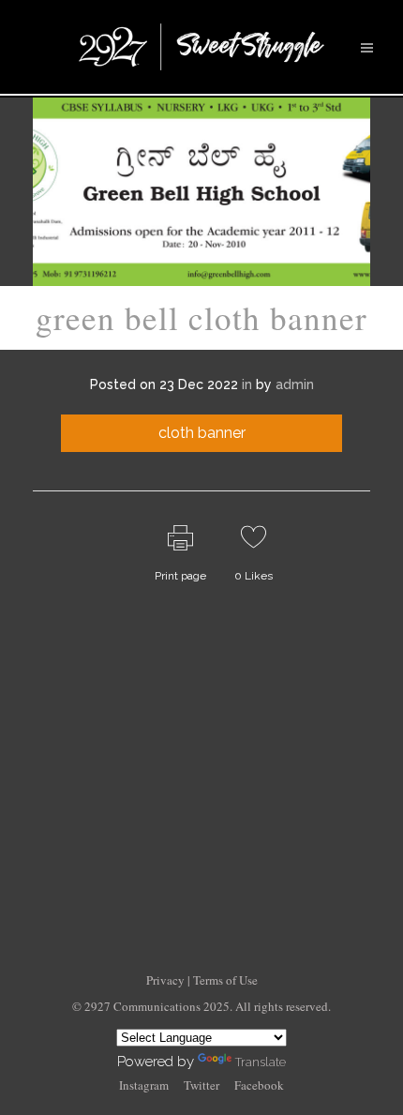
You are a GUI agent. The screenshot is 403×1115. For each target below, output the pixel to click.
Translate (260, 1062)
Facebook (259, 1085)
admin (295, 384)
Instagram (144, 1085)
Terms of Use (225, 980)
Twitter (201, 1085)
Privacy (166, 980)
